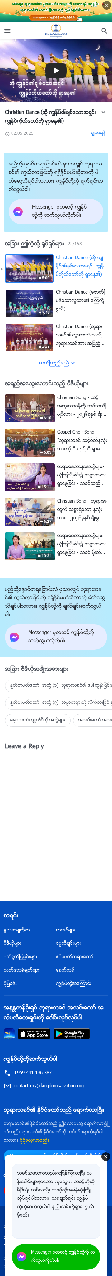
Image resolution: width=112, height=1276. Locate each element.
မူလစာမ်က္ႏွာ (17, 930)
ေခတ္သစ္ (65, 970)
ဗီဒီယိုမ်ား (12, 943)
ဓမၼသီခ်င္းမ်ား (68, 943)
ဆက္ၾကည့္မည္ (54, 363)
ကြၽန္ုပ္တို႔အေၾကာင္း (73, 984)
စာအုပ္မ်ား (65, 930)
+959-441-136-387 (33, 1073)
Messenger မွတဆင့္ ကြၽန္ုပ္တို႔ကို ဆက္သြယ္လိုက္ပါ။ (63, 1257)
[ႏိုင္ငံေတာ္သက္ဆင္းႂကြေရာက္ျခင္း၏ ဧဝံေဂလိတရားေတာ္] (56, 30)
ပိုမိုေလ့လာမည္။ (34, 1141)
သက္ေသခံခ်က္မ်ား (22, 970)
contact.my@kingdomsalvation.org (49, 1086)
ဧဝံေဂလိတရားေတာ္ (74, 957)
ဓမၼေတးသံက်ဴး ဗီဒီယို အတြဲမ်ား (37, 720)
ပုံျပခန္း (10, 984)
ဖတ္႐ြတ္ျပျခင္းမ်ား (20, 957)
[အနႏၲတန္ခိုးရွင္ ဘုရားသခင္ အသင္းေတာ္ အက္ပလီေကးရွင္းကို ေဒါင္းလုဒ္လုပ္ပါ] (9, 1034)
